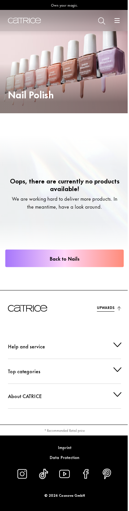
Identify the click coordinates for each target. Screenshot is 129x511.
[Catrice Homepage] (24, 21)
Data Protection (62, 457)
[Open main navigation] (112, 21)
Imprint (62, 447)
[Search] (96, 20)
